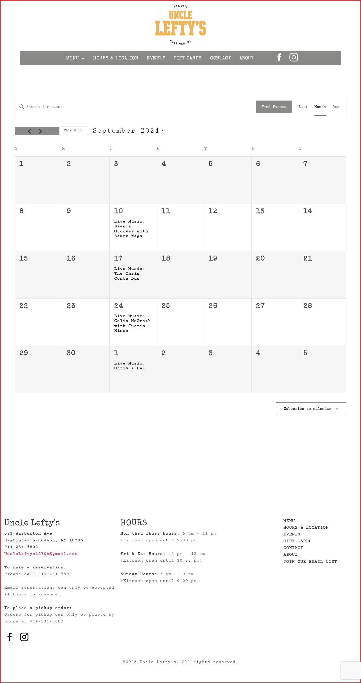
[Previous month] (29, 131)
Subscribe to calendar (307, 408)
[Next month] (40, 131)
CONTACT (220, 58)
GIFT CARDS (188, 58)
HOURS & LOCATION (115, 58)
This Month (73, 130)
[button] (75, 58)
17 (118, 259)
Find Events (273, 106)
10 (119, 211)
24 (119, 306)
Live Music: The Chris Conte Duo (129, 273)
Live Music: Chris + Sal (129, 366)
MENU (72, 58)
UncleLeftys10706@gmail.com (41, 553)
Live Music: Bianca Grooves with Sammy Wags (131, 229)
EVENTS (156, 58)
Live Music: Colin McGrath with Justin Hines (132, 323)
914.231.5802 (21, 546)
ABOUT (246, 58)
